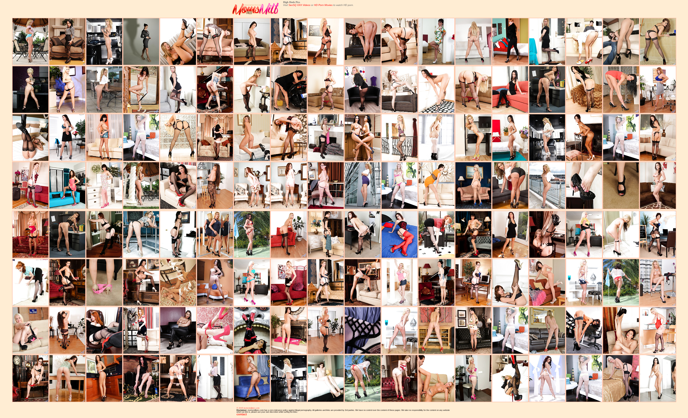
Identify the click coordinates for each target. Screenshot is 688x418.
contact (241, 414)
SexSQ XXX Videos (299, 5)
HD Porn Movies (323, 5)
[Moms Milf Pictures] (256, 16)
